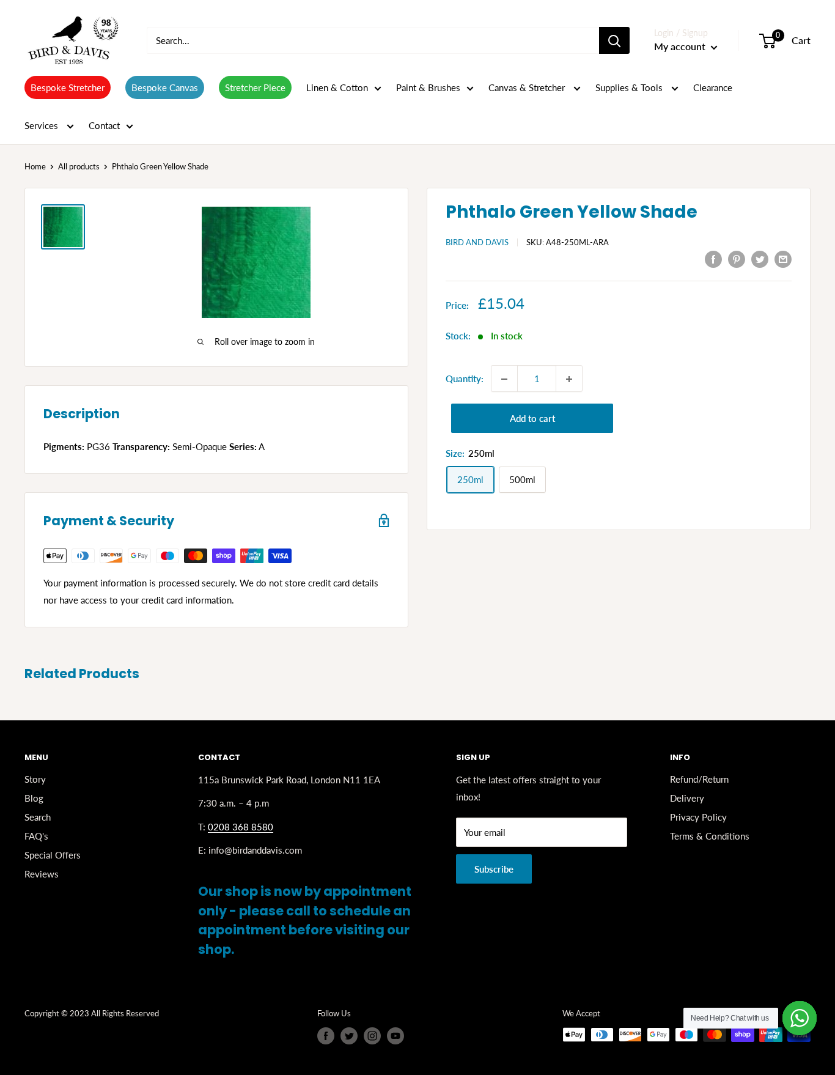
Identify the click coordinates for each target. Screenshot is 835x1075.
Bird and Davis (477, 242)
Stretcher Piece (255, 87)
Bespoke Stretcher (68, 87)
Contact (104, 125)
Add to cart (532, 418)
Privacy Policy (698, 816)
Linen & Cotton (337, 87)
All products (79, 166)
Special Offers (52, 854)
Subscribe (493, 868)
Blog (33, 797)
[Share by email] (783, 258)
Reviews (41, 873)
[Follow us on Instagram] (372, 1035)
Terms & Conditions (709, 835)
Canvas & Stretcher (527, 87)
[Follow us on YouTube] (395, 1035)
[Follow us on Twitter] (349, 1035)
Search (37, 816)
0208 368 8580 (240, 826)
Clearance (712, 87)
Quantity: (465, 379)
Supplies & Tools (630, 87)
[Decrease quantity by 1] (504, 379)
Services (42, 125)
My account (681, 46)
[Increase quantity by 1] (569, 379)
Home (35, 166)
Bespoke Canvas (164, 87)
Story (35, 779)
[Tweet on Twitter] (759, 258)
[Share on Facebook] (713, 258)
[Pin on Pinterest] (736, 258)
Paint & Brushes (428, 87)
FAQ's (36, 835)
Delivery (687, 797)
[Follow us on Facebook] (325, 1035)
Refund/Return (699, 779)
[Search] (614, 40)
